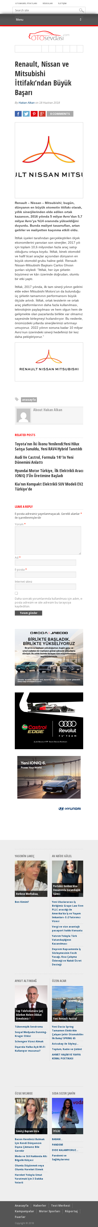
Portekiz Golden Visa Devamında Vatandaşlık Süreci (66, 890)
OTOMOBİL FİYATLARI (26, 3)
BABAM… (57, 1139)
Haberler (39, 1205)
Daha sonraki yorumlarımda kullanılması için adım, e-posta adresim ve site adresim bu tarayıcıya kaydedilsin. (49, 602)
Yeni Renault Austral (65, 1019)
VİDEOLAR (48, 3)
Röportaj (71, 1211)
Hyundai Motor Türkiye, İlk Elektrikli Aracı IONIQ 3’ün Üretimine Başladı (49, 473)
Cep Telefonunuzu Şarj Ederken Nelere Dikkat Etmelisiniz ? (29, 1015)
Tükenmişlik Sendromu (29, 1026)
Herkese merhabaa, (27, 894)
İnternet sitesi (23, 582)
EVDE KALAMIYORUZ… (65, 1150)
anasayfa (29, 400)
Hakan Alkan (27, 102)
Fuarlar (20, 1217)
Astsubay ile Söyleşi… (65, 1043)
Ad (18, 558)
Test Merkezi (60, 1205)
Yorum (20, 524)
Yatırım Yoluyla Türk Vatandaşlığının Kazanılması (64, 939)
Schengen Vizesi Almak (29, 1041)
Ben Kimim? (22, 901)
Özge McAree (24, 1093)
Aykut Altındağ (26, 981)
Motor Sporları (49, 1211)
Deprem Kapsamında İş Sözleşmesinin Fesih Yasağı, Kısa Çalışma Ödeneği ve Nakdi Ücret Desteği (67, 956)
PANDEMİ (57, 1144)
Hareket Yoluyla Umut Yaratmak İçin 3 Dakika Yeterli (29, 1178)
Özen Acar (59, 981)
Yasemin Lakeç (24, 856)
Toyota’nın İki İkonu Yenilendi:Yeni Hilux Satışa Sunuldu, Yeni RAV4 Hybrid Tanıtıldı (48, 446)
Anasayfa (21, 1205)
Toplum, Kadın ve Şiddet (67, 1049)
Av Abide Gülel (62, 856)
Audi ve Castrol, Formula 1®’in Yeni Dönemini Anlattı (44, 460)
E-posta (21, 570)
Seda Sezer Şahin (63, 1093)
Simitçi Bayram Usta (27, 1131)
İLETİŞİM (62, 3)
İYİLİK (56, 1131)
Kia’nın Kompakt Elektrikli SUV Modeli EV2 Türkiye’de (49, 486)
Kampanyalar (24, 1211)
